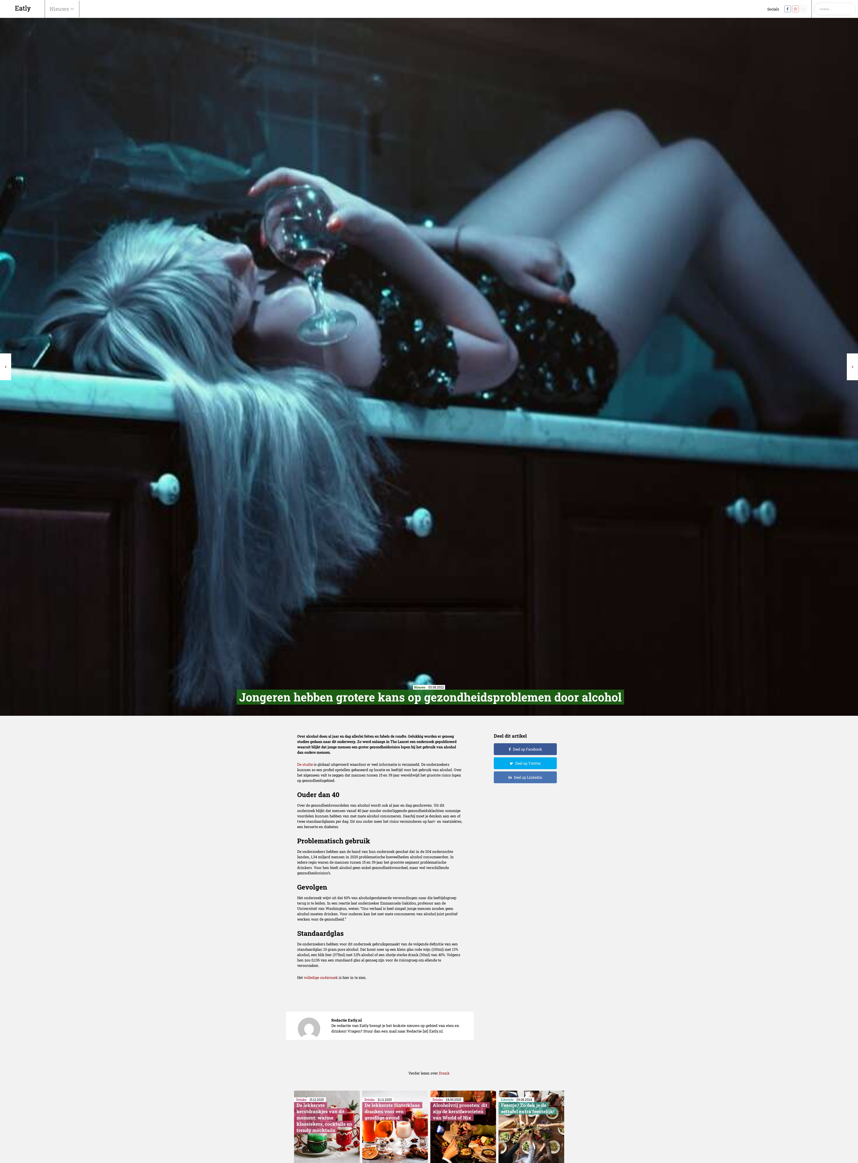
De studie (305, 764)
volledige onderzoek (321, 977)
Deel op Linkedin (528, 777)
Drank (444, 1073)
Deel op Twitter (528, 763)
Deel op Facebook (527, 749)
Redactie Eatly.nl (346, 1020)
